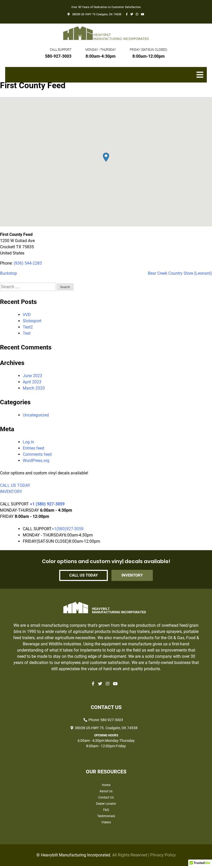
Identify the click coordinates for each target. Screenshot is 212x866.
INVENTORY (11, 491)
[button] (106, 157)
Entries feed (33, 448)
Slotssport (32, 320)
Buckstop (8, 273)
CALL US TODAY (15, 485)
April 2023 (32, 381)
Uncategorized (36, 415)
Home (106, 785)
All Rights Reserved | (131, 855)
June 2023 (32, 375)
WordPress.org (36, 460)
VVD (27, 314)
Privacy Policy (163, 855)
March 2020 (34, 388)
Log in (28, 441)
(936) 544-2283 (28, 263)
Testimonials (106, 816)
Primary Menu (201, 77)
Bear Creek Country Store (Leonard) (180, 273)
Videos (106, 822)
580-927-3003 (58, 56)
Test (27, 333)
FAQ (106, 810)
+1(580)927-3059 (68, 528)
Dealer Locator (106, 803)
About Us (106, 791)
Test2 (28, 327)
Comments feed (37, 454)
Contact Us (106, 797)
